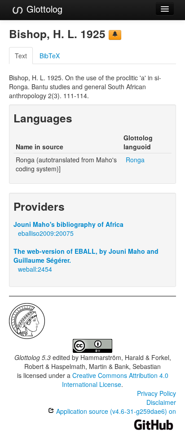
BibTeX (50, 55)
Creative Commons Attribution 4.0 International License (115, 380)
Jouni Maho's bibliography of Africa (68, 224)
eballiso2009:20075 (46, 233)
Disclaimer (161, 402)
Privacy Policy (156, 393)
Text (21, 55)
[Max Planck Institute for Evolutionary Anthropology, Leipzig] (27, 320)
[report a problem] (115, 35)
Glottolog (43, 8)
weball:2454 (35, 269)
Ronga (135, 159)
